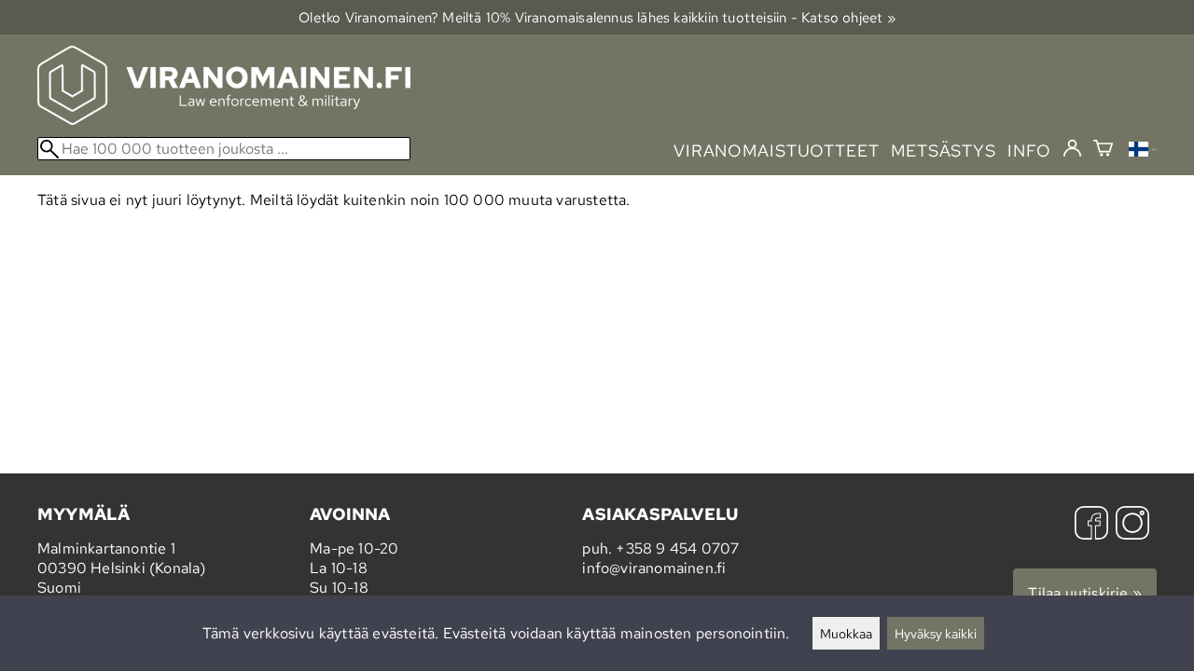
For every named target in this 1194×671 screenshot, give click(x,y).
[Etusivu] (223, 120)
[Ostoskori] (1103, 150)
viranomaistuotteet (776, 150)
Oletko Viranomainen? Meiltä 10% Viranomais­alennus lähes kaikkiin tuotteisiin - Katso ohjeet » (597, 17)
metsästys (943, 150)
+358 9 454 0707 (677, 548)
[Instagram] (1132, 525)
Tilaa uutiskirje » (1085, 593)
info (1029, 150)
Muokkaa (846, 633)
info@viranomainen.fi (654, 568)
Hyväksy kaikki (936, 633)
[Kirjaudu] (1072, 149)
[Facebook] (1091, 525)
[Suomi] (1143, 151)
